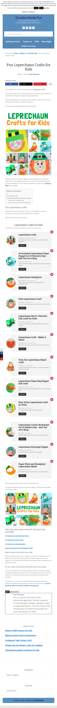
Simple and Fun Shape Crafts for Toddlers (24, 645)
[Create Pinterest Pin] (51, 232)
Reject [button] (41, 8)
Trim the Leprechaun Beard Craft (32, 361)
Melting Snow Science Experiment (20, 635)
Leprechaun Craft (27, 234)
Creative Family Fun (28, 20)
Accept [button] (36, 8)
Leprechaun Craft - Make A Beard (32, 338)
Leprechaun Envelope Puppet (33, 447)
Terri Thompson (18, 595)
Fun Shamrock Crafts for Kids (14, 540)
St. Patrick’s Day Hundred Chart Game (17, 536)
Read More (22, 245)
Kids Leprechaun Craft (30, 299)
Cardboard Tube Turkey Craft (18, 640)
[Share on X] (1, 355)
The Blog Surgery (38, 700)
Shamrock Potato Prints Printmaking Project (19, 548)
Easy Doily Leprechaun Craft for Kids (33, 403)
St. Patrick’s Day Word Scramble (15, 544)
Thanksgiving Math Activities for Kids (22, 650)
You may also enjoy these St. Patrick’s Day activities (19, 198)
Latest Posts (15, 591)
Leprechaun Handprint (30, 277)
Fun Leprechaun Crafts (12, 196)
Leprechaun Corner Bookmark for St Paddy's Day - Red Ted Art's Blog (34, 427)
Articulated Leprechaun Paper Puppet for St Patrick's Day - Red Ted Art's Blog (34, 256)
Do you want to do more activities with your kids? (20, 202)
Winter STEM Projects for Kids (18, 630)
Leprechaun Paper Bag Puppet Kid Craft (34, 382)
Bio (8, 591)
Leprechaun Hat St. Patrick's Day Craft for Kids (33, 317)
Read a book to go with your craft (17, 200)
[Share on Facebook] (1, 353)
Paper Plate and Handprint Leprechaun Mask (32, 465)
